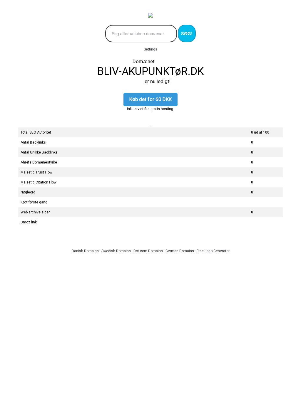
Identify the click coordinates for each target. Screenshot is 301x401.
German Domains (179, 251)
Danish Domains (85, 251)
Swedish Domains (116, 251)
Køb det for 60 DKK (150, 99)
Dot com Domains (148, 251)
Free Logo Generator (213, 251)
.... (150, 125)
